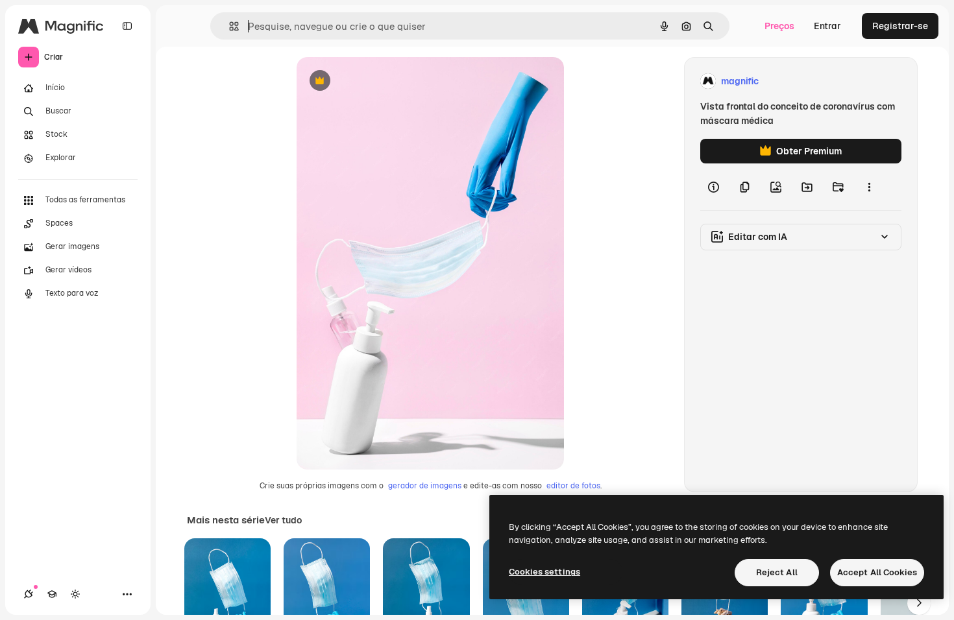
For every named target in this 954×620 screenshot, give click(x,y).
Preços (779, 26)
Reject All (777, 572)
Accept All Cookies (877, 572)
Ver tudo (283, 520)
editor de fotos (573, 486)
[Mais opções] (869, 187)
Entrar (827, 26)
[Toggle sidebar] (127, 26)
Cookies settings (544, 571)
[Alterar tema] (75, 594)
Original (379, 81)
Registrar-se (900, 26)
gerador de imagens (424, 486)
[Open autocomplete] (229, 26)
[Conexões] (28, 594)
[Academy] (52, 594)
